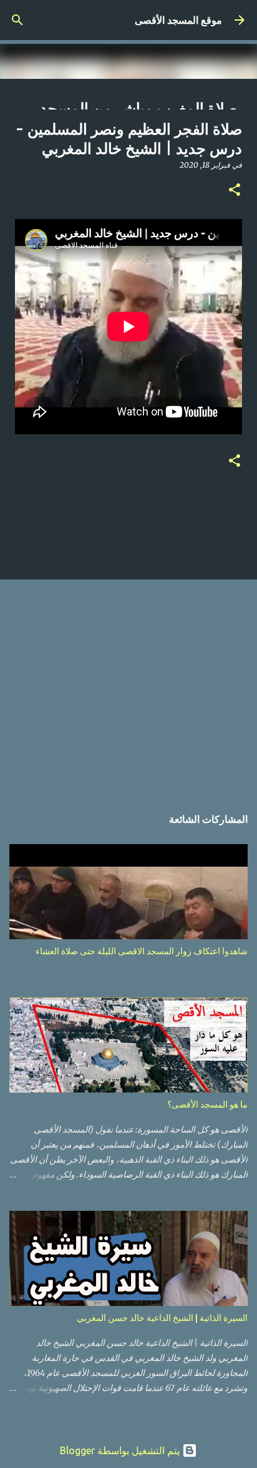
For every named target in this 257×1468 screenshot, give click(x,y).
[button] (234, 190)
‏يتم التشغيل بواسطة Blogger (121, 1450)
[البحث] (17, 20)
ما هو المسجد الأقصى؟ (207, 1104)
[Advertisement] (128, 686)
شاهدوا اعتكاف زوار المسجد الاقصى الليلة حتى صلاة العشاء (142, 951)
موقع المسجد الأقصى (178, 20)
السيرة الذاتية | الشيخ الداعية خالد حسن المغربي (162, 1318)
